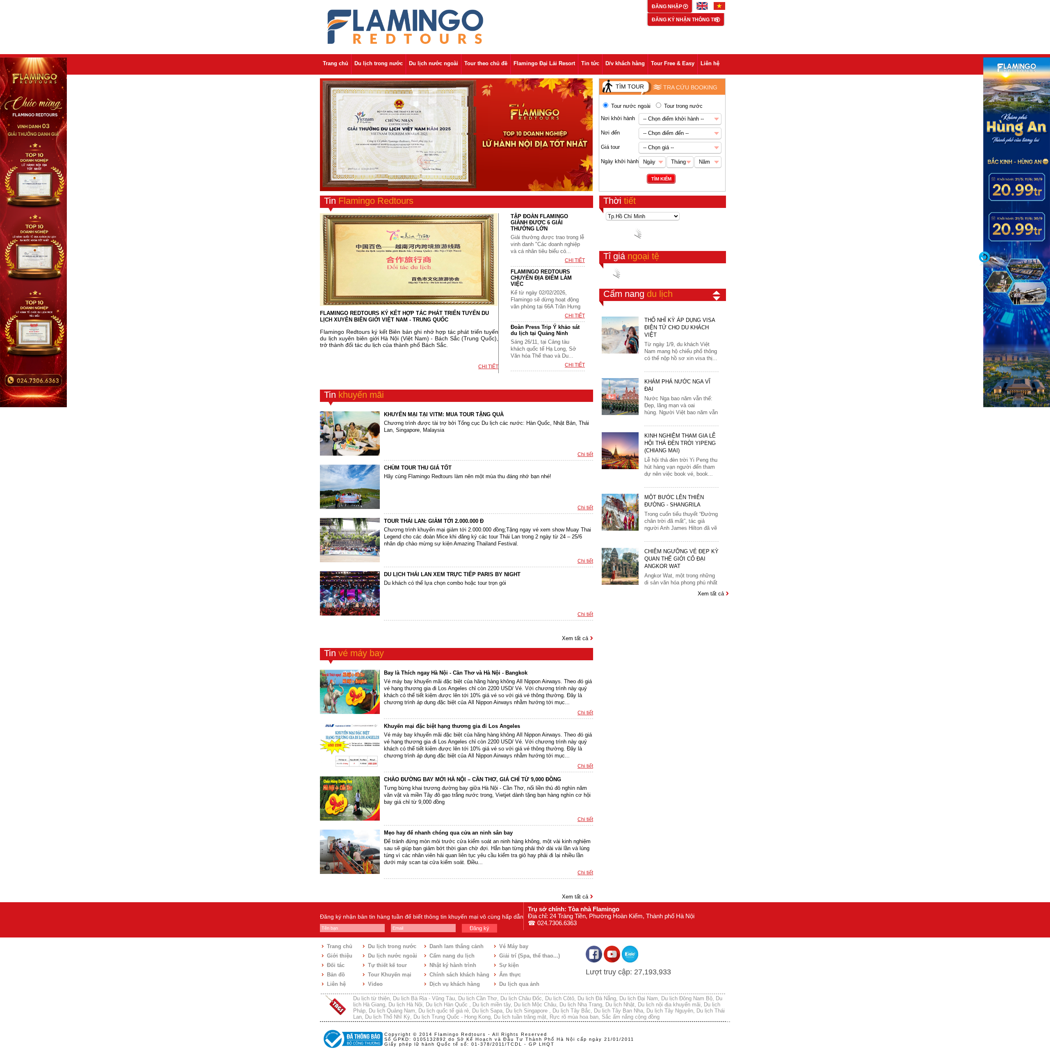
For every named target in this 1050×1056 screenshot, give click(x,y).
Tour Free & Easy (672, 63)
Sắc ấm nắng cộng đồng (631, 1017)
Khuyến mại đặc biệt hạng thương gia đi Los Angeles (452, 726)
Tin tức (590, 63)
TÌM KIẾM (661, 178)
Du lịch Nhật (620, 1004)
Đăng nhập (667, 6)
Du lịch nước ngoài (433, 63)
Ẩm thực (510, 975)
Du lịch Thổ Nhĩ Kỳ (387, 1017)
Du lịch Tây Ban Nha (618, 1011)
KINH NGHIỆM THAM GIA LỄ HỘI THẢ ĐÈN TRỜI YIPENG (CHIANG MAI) (680, 443)
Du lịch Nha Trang (580, 1004)
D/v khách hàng (625, 63)
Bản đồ (336, 975)
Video (375, 984)
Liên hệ (710, 63)
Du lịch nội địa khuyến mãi (669, 1004)
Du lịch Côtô (559, 998)
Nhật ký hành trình (452, 965)
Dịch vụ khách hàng (454, 984)
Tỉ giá (631, 256)
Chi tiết (585, 454)
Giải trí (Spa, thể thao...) (529, 956)
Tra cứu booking (690, 87)
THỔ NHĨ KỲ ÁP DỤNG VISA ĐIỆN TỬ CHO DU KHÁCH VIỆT (679, 327)
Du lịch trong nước (378, 63)
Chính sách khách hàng (459, 975)
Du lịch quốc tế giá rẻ (443, 1011)
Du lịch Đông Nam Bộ (686, 998)
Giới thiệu (339, 956)
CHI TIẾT (488, 366)
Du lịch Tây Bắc (571, 1011)
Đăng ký (479, 928)
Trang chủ (335, 63)
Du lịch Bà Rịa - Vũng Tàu (424, 998)
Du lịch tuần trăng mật (520, 1017)
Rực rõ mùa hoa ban (574, 1017)
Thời (619, 201)
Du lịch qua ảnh (519, 984)
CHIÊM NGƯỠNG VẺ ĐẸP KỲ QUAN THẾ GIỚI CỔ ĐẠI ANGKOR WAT (681, 558)
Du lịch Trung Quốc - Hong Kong (452, 1017)
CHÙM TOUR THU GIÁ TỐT (418, 468)
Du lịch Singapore (527, 1011)
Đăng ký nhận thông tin (685, 20)
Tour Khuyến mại (389, 975)
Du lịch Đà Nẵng (597, 998)
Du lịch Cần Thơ (477, 998)
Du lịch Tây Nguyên (669, 1011)
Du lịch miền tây (491, 1004)
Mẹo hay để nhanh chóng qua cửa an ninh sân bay (448, 833)
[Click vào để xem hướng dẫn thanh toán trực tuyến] (352, 1049)
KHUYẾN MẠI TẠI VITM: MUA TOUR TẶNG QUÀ (444, 414)
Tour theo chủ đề (485, 63)
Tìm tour (630, 86)
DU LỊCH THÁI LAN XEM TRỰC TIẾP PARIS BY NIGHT (452, 574)
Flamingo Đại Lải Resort (544, 63)
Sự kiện (509, 965)
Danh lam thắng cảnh (456, 946)
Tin (368, 201)
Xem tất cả (576, 638)
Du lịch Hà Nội (405, 1004)
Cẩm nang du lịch (452, 956)
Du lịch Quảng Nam (392, 1011)
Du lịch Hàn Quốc (447, 1004)
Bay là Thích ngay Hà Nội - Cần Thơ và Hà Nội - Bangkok (455, 673)
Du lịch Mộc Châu (535, 1004)
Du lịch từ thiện (371, 998)
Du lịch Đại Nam (638, 998)
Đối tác (336, 965)
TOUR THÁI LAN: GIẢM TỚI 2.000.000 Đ (434, 521)
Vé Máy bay (513, 946)
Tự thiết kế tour (387, 965)
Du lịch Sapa (487, 1011)
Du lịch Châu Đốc (521, 998)
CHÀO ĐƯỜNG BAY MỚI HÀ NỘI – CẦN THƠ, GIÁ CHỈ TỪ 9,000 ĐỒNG (472, 779)
